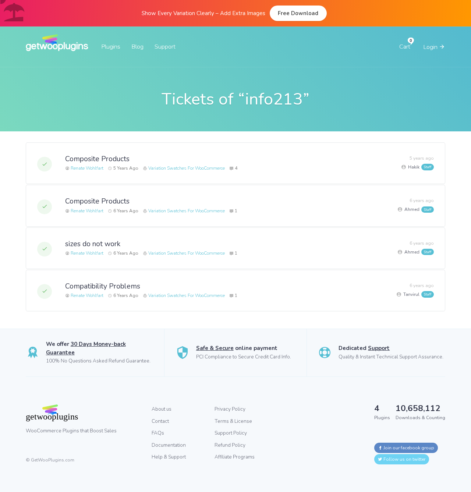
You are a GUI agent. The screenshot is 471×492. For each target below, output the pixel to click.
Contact (160, 421)
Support (165, 46)
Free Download (298, 13)
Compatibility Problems (102, 286)
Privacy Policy (230, 409)
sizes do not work (92, 244)
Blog (137, 46)
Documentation (169, 445)
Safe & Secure (215, 348)
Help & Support (169, 456)
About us (161, 409)
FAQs (158, 432)
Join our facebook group (408, 448)
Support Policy (231, 432)
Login (431, 47)
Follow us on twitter (403, 459)
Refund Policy (230, 445)
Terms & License (233, 421)
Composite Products (97, 159)
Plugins (110, 46)
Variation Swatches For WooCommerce (186, 168)
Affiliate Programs (235, 456)
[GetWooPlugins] (83, 412)
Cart (404, 46)
